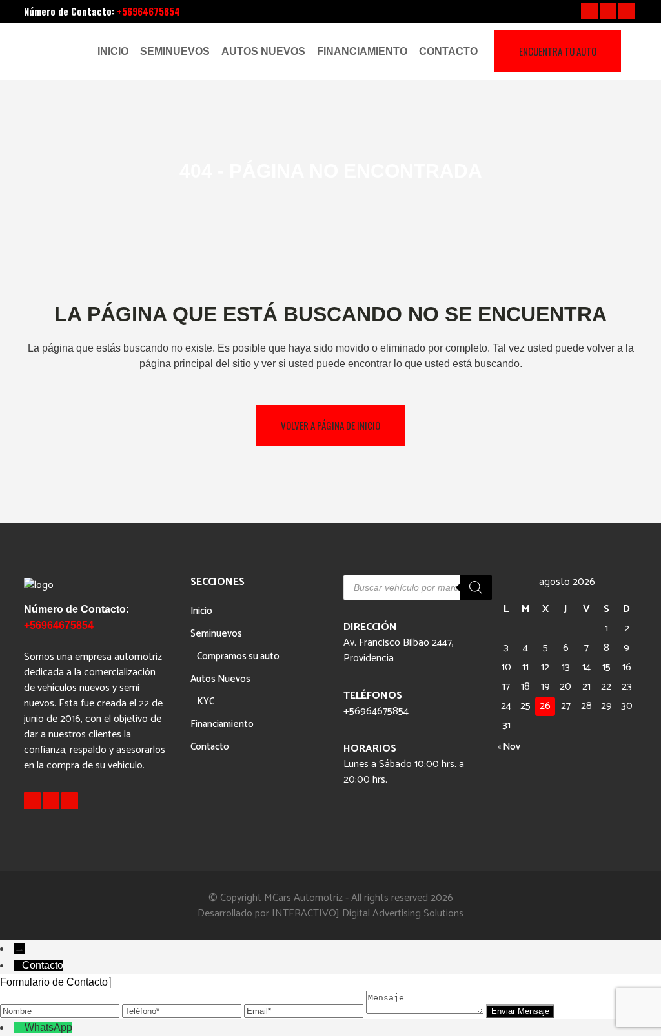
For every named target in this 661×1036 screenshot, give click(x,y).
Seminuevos (216, 634)
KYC (205, 701)
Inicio (201, 611)
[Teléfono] (183, 1010)
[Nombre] (61, 1010)
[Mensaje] (426, 1010)
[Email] (305, 1010)
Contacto (209, 747)
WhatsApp (48, 1027)
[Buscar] (476, 587)
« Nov (508, 747)
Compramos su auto (238, 656)
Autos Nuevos (220, 679)
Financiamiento (222, 724)
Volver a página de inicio (330, 425)
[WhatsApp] (19, 1027)
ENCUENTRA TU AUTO (557, 51)
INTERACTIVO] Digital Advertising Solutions (367, 913)
